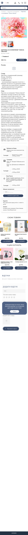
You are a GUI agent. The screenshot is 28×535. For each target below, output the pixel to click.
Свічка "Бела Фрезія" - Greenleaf (6, 235)
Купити (21, 60)
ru (8, 2)
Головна (3, 11)
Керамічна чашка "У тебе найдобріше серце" (7, 262)
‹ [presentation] (1, 230)
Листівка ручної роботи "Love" (20, 235)
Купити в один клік (13, 195)
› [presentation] (26, 230)
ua (5, 2)
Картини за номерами (13, 11)
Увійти (14, 311)
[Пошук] (24, 8)
